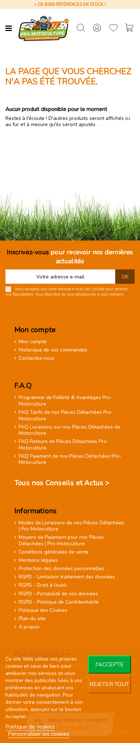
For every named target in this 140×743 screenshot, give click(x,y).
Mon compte (33, 342)
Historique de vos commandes (53, 350)
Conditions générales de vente (54, 552)
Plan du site (32, 619)
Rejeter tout (109, 684)
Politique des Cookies (43, 610)
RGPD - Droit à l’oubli (43, 585)
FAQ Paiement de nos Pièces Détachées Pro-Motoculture (70, 459)
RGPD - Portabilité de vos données (58, 594)
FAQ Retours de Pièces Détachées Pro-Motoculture (63, 444)
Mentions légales (38, 560)
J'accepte (109, 664)
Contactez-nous (37, 358)
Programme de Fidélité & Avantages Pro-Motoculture (65, 400)
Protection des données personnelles (61, 568)
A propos (29, 627)
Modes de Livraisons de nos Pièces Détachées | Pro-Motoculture (71, 526)
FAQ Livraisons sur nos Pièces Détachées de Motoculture (69, 430)
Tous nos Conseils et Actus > (62, 483)
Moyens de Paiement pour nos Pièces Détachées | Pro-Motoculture (61, 540)
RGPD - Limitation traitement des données (67, 577)
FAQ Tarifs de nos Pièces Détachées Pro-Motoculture (66, 415)
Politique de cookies (30, 726)
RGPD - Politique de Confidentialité (59, 602)
